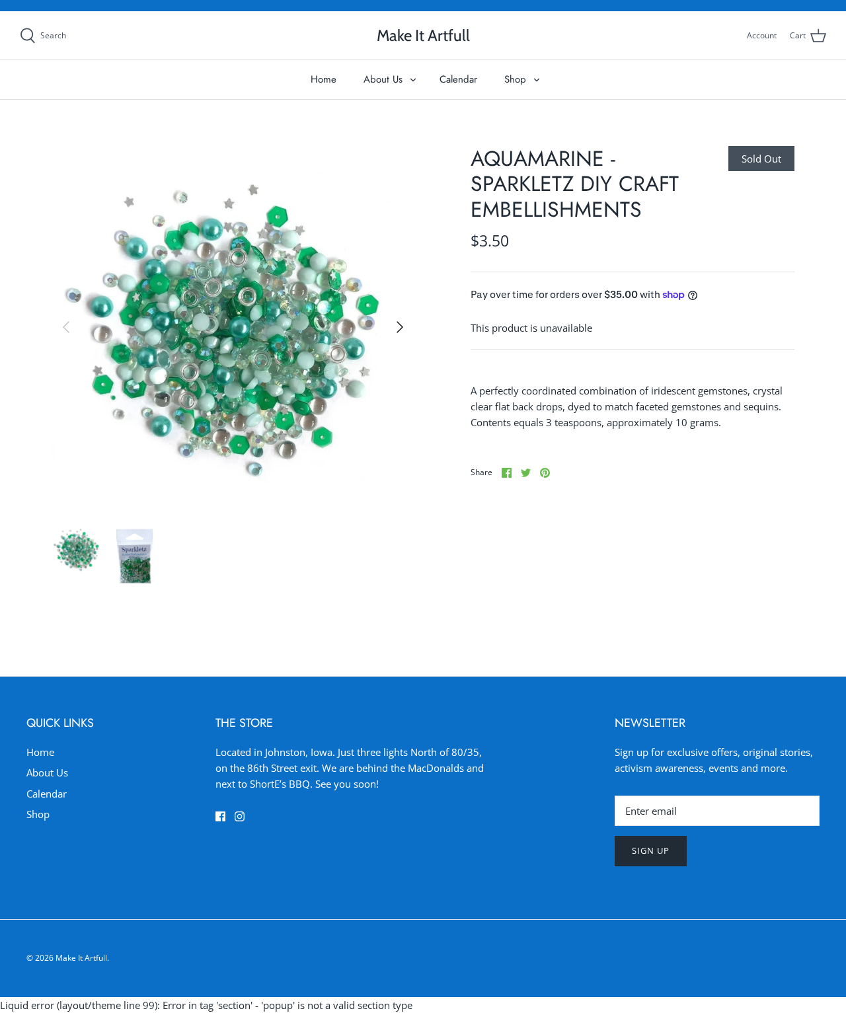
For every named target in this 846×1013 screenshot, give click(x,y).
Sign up (651, 850)
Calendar (458, 79)
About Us (383, 79)
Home (323, 79)
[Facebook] (220, 816)
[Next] (399, 327)
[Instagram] (240, 816)
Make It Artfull (81, 957)
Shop (515, 79)
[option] (233, 327)
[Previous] (66, 327)
